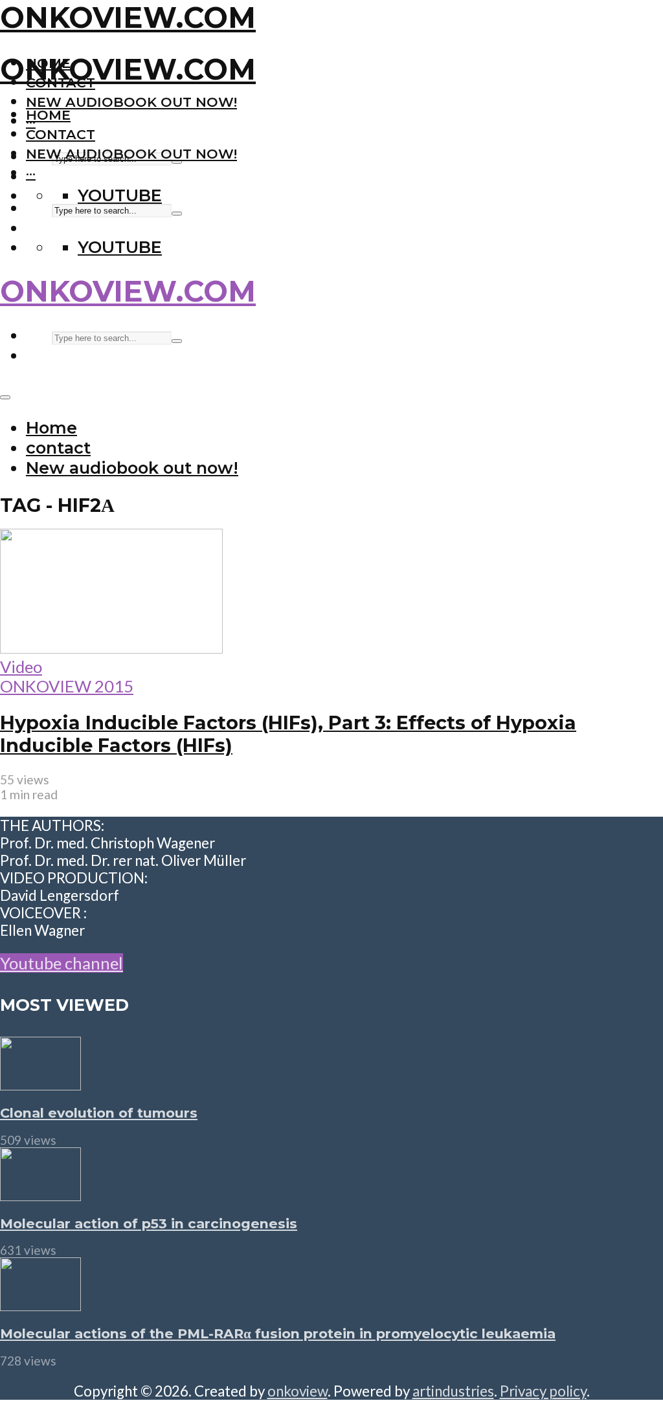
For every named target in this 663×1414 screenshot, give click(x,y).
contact (60, 134)
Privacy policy (543, 1391)
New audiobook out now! (131, 102)
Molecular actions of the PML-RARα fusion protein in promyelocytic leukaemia (278, 1333)
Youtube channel (61, 963)
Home (48, 115)
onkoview (297, 1391)
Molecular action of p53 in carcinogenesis (148, 1223)
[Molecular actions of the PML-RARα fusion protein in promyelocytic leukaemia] (40, 1304)
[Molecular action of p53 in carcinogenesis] (40, 1194)
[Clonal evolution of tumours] (40, 1084)
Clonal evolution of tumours (98, 1113)
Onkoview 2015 (66, 686)
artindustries (453, 1391)
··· (31, 173)
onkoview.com (128, 17)
